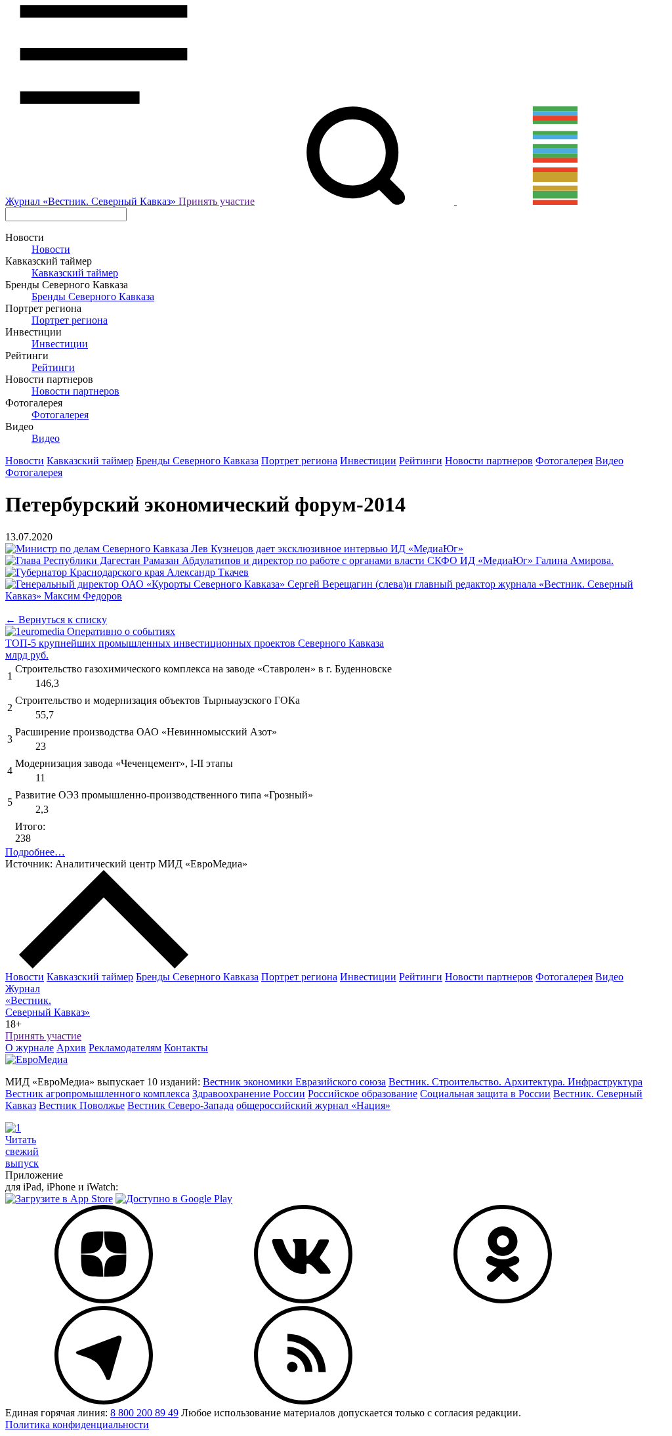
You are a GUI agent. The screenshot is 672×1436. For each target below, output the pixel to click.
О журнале (29, 1047)
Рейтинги (53, 367)
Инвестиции (60, 343)
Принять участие (216, 201)
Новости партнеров (75, 391)
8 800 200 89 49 (144, 1412)
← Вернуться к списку (56, 619)
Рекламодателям (125, 1047)
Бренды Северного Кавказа (93, 296)
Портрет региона (70, 320)
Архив (71, 1047)
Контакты (186, 1047)
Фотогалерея (60, 414)
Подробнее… (35, 852)
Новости (51, 249)
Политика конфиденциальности (77, 1424)
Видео (46, 438)
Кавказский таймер (75, 272)
